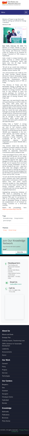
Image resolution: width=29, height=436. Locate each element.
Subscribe (20, 252)
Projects (4, 370)
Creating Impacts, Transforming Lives (13, 341)
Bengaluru (5, 384)
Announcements (7, 352)
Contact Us (15, 431)
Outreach (5, 363)
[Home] (11, 2)
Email (4, 249)
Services (4, 373)
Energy (5, 230)
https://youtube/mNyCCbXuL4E (11, 209)
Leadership (5, 349)
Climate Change (12, 230)
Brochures (5, 418)
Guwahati (5, 391)
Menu (3, 12)
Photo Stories (6, 421)
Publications (5, 415)
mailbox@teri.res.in (15, 284)
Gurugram (5, 394)
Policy (4, 367)
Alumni (4, 355)
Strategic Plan (6, 337)
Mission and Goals (7, 334)
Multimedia (5, 412)
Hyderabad (5, 400)
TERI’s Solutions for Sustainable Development (12, 345)
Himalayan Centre (7, 397)
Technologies (6, 376)
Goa (3, 387)
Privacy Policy (23, 430)
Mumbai (4, 403)
